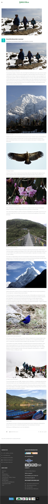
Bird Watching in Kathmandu (32, 488)
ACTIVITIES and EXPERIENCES (8, 482)
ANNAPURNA (13, 431)
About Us (4, 471)
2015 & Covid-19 (28, 473)
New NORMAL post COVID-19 (31, 475)
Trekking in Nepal (5, 475)
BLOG (17, 431)
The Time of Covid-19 (30, 477)
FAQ (3, 472)
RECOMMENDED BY (29, 456)
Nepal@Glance (5, 478)
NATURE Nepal (5, 480)
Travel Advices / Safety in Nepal (8, 477)
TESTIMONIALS (5, 474)
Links (3, 485)
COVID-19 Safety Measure (30, 471)
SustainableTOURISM (6, 483)
